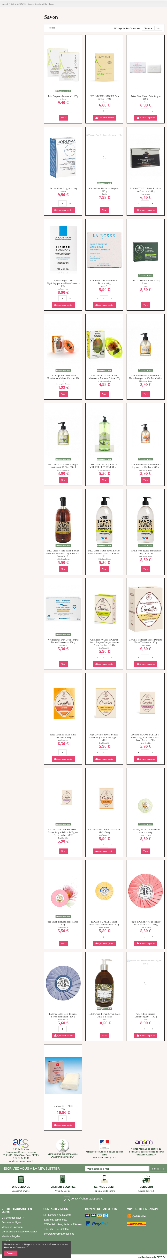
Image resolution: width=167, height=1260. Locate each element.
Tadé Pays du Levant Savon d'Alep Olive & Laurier (104, 1015)
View (63, 117)
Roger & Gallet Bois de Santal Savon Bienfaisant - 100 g (63, 1015)
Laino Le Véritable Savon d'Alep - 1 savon (145, 282)
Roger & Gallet (146, 835)
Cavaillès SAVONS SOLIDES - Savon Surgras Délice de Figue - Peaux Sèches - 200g (63, 832)
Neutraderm (63, 645)
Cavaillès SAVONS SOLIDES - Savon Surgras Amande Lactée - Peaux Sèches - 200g (145, 737)
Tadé (104, 1019)
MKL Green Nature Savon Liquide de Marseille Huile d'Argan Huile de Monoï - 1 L (63, 553)
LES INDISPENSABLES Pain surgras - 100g (104, 97)
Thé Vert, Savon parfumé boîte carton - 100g (145, 831)
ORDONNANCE (21, 1187)
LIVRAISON (146, 1187)
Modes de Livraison (12, 1227)
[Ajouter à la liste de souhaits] (102, 90)
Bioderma (63, 191)
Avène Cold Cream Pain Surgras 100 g (145, 97)
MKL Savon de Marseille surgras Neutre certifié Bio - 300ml (63, 466)
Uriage (146, 1019)
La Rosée (104, 286)
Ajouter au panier (106, 117)
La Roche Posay (63, 289)
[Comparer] (106, 90)
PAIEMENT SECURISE (63, 1187)
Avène (146, 102)
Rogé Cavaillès (104, 648)
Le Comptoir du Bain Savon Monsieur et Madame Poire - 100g (104, 377)
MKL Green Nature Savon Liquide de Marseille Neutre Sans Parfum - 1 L (104, 553)
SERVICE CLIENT (104, 1187)
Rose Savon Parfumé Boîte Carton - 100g (63, 923)
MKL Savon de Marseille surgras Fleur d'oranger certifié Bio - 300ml (145, 377)
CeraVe (104, 194)
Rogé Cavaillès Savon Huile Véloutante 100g (63, 736)
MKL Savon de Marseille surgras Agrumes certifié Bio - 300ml (145, 466)
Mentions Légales (11, 1236)
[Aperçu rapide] (63, 94)
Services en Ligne (11, 1222)
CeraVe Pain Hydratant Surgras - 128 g (104, 189)
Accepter (11, 1253)
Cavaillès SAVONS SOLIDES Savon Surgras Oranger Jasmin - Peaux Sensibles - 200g (104, 643)
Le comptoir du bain (63, 384)
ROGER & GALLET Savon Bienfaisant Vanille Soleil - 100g (104, 923)
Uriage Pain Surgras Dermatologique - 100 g (146, 1015)
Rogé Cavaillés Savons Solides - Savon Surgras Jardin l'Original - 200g (104, 737)
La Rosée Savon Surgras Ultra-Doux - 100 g (104, 282)
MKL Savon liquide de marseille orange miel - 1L (146, 552)
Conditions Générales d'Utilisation (19, 1231)
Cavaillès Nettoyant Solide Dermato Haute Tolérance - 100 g (145, 641)
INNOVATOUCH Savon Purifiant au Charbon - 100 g (145, 189)
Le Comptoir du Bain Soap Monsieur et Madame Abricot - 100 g (63, 378)
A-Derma (63, 99)
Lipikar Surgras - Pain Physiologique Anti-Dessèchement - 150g (63, 283)
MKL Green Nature (145, 381)
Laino (145, 286)
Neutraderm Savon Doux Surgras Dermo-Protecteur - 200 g (63, 641)
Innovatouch (146, 194)
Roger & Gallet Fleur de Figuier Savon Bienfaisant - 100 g (145, 923)
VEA (63, 1109)
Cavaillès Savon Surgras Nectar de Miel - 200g (104, 831)
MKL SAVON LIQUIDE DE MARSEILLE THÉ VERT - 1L (104, 466)
